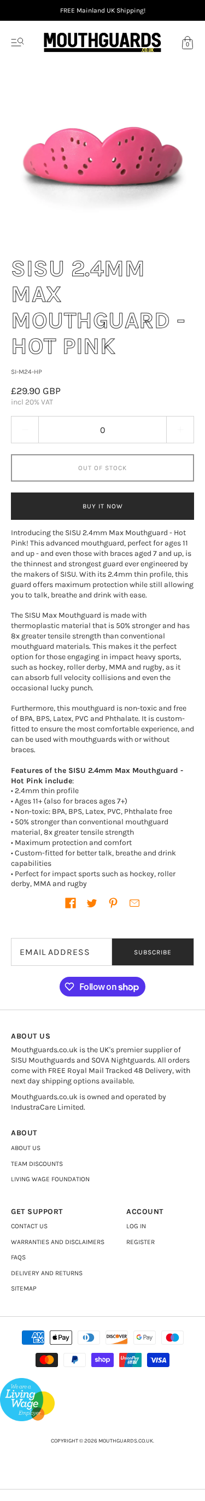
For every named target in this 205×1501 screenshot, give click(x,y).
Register (140, 1242)
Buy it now (103, 506)
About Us (25, 1148)
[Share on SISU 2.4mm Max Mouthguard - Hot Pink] (70, 903)
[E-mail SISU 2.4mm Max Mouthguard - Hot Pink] (134, 903)
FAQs (18, 1257)
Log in (136, 1226)
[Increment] (180, 429)
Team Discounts (37, 1164)
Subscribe (153, 952)
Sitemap (24, 1288)
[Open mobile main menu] (17, 42)
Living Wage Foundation (50, 1179)
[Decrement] (24, 429)
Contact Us (29, 1226)
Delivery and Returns (47, 1273)
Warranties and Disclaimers (57, 1242)
